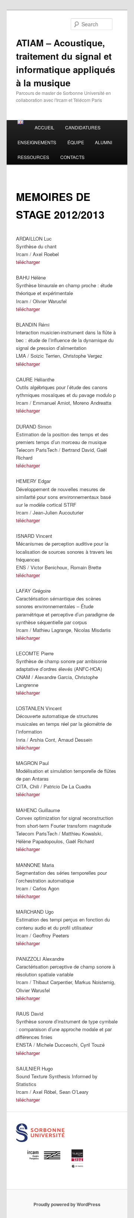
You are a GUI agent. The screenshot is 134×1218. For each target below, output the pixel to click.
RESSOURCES (33, 157)
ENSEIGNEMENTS (36, 142)
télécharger (28, 261)
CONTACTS (72, 157)
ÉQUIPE (75, 142)
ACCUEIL (44, 127)
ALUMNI (103, 142)
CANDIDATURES (82, 127)
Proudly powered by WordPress (67, 1204)
